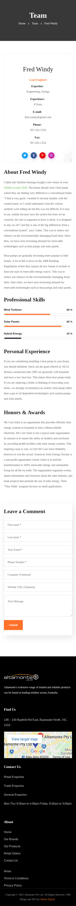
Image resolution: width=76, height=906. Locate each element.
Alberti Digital (47, 899)
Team (35, 23)
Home (22, 23)
